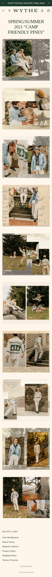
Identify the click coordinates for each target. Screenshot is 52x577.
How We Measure (10, 537)
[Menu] (3, 10)
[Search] (9, 10)
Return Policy (8, 542)
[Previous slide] (3, 3)
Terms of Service (10, 560)
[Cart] (48, 10)
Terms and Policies (26, 572)
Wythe (29, 566)
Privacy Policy (9, 551)
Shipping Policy (9, 555)
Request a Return (10, 546)
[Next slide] (49, 3)
